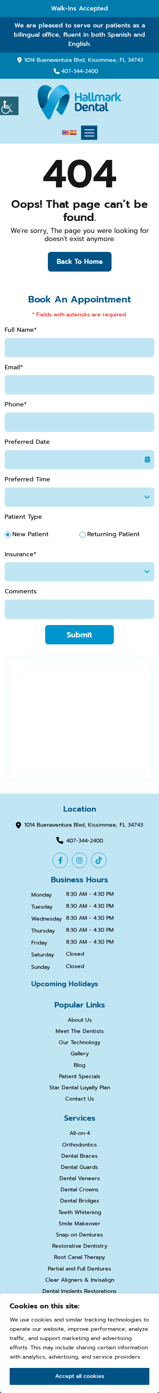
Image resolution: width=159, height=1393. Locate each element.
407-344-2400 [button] (79, 71)
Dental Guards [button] (79, 1167)
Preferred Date (27, 442)
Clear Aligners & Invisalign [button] (79, 1280)
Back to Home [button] (80, 262)
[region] (79, 1343)
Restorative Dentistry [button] (79, 1246)
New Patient (30, 534)
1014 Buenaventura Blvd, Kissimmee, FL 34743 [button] (83, 60)
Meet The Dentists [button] (80, 1031)
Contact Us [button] (79, 1099)
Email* (14, 368)
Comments (21, 592)
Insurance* (20, 554)
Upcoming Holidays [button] (64, 983)
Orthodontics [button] (79, 1145)
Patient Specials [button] (79, 1077)
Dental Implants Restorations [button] (79, 1291)
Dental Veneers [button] (79, 1179)
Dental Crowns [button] (79, 1190)
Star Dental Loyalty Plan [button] (79, 1088)
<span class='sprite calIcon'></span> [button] (147, 459)
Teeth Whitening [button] (79, 1213)
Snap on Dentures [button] (79, 1235)
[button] (9, 106)
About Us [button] (80, 1020)
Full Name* (21, 330)
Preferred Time (27, 480)
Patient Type (23, 517)
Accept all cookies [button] (79, 1376)
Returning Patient (113, 534)
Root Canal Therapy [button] (79, 1257)
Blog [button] (79, 1065)
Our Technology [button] (79, 1043)
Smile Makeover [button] (79, 1224)
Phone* (16, 405)
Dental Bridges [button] (79, 1201)
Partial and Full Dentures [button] (79, 1269)
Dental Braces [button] (79, 1156)
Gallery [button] (80, 1054)
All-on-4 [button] (79, 1133)
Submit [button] (79, 634)
